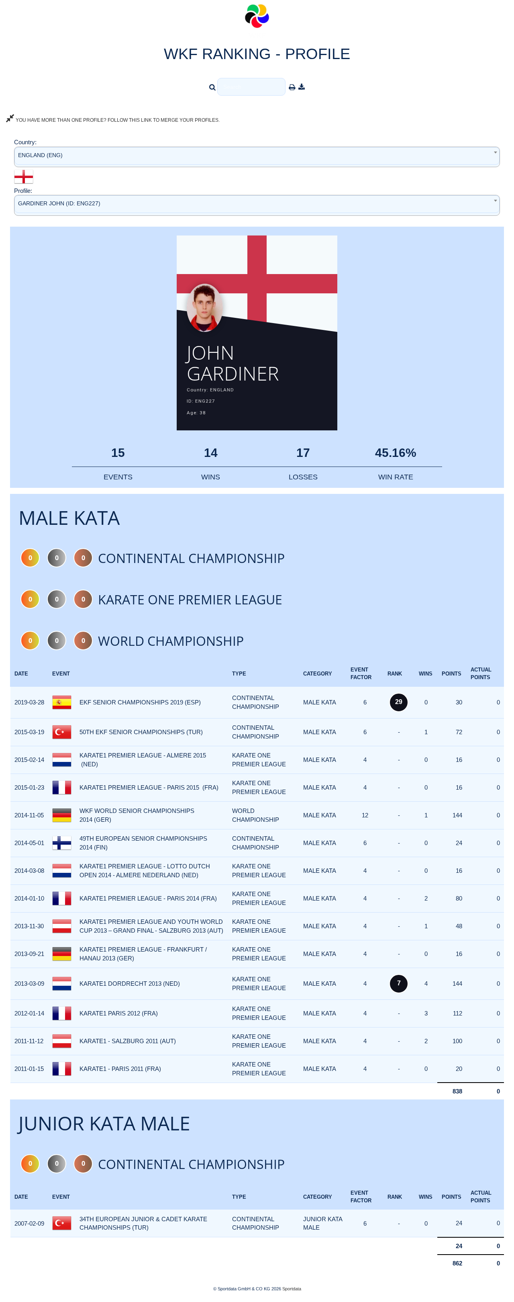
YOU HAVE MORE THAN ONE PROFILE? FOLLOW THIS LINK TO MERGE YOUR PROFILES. (117, 120)
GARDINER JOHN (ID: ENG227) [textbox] (59, 203)
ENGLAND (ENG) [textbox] (40, 155)
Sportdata (291, 1288)
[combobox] (257, 157)
